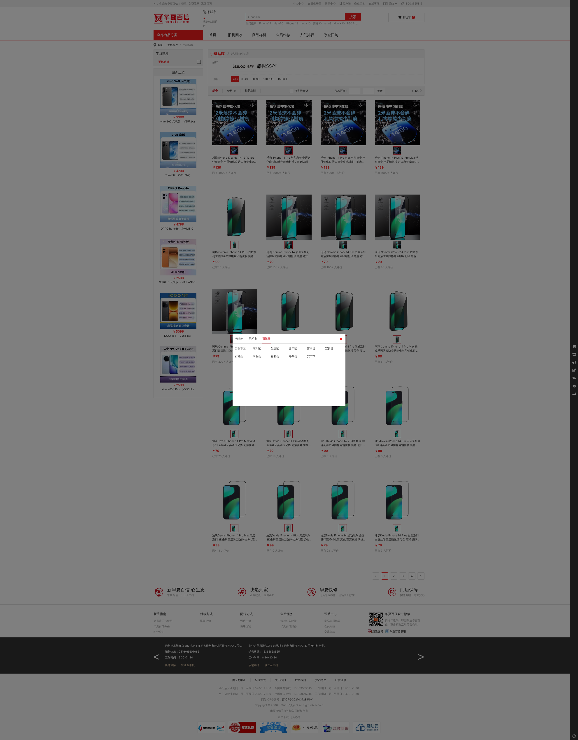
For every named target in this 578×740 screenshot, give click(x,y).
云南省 (239, 338)
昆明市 (253, 338)
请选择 (266, 338)
